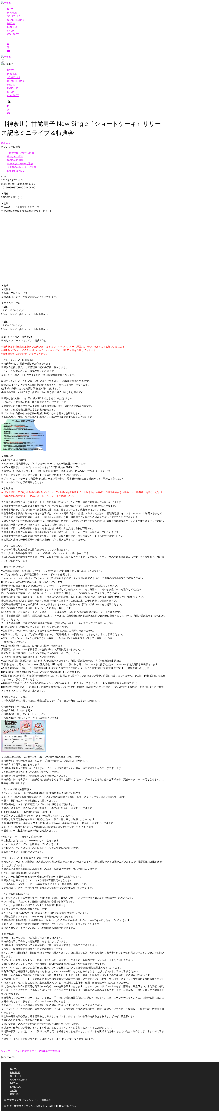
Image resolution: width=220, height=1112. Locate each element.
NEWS (10, 8)
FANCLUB (12, 26)
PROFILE (12, 12)
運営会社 (46, 1100)
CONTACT (13, 34)
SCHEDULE (13, 16)
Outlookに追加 (15, 159)
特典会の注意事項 (50, 1050)
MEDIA (11, 23)
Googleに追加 (15, 156)
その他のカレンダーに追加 (21, 167)
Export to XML (15, 170)
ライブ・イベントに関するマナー (21, 1050)
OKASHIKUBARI (16, 19)
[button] (10, 146)
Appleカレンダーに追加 (20, 163)
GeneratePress (67, 1106)
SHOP (10, 30)
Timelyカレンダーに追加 (20, 152)
